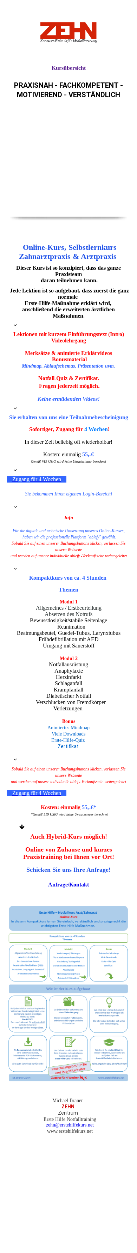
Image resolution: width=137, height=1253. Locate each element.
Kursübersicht (69, 68)
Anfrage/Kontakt (68, 885)
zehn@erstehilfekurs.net (70, 1125)
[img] (68, 32)
